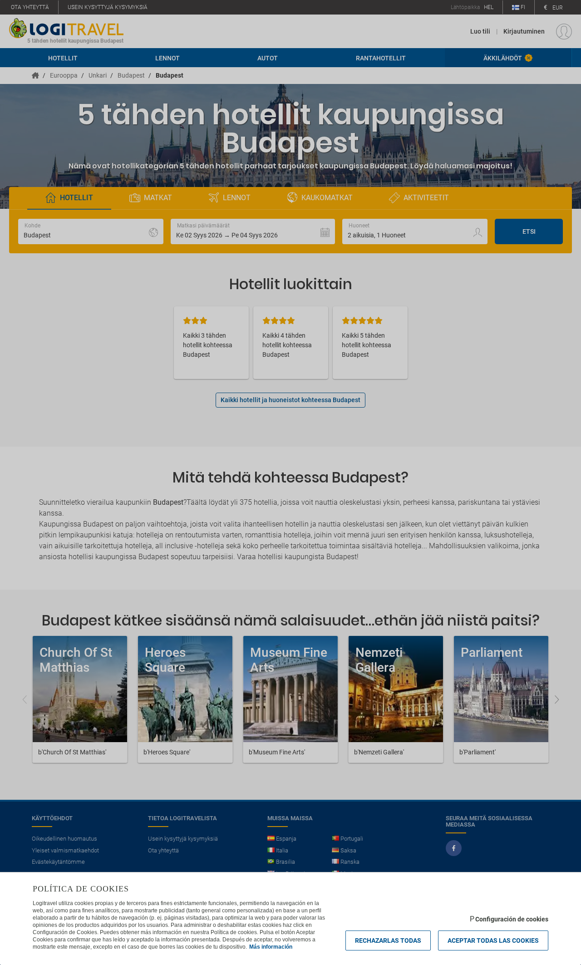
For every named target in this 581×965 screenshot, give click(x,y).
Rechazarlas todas (388, 940)
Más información (270, 947)
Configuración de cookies (511, 919)
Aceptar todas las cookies (493, 940)
